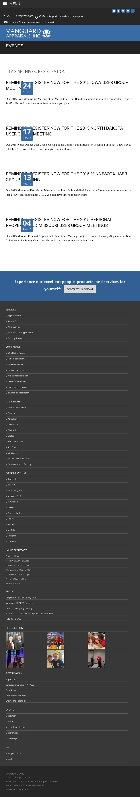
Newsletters (13, 501)
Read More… (14, 109)
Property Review (15, 338)
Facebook (11, 518)
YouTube (11, 530)
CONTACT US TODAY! (80, 289)
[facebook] (114, 12)
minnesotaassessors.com (18, 375)
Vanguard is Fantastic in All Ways (20, 685)
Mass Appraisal (14, 327)
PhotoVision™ (14, 430)
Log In (10, 759)
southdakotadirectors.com (19, 392)
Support (11, 484)
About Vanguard (15, 490)
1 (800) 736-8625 (24, 16)
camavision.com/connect (41, 22)
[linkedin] (133, 12)
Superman (10, 679)
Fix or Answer (11, 690)
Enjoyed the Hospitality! (16, 701)
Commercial (13, 424)
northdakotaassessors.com (19, 387)
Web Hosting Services (17, 353)
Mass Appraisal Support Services (21, 332)
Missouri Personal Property (19, 458)
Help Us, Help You (13, 619)
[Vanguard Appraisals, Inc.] (25, 32)
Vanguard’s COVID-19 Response (19, 603)
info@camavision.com (17, 789)
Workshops (12, 738)
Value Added (13, 453)
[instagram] (128, 12)
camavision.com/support (71, 16)
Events (11, 721)
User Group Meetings (17, 727)
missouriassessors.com (17, 370)
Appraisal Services (15, 315)
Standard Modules (16, 441)
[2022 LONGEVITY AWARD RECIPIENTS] (15, 640)
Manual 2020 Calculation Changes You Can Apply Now (29, 613)
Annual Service (14, 321)
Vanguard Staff (14, 496)
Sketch (11, 436)
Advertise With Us (15, 513)
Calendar (12, 716)
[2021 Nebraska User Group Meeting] (96, 658)
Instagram (12, 535)
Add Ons (11, 447)
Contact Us (12, 479)
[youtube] (123, 12)
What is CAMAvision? (17, 407)
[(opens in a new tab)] (55, 640)
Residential (13, 413)
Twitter (11, 524)
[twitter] (118, 12)
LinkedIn (12, 541)
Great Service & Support (16, 695)
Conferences (13, 733)
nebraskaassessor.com (17, 381)
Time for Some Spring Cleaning (19, 608)
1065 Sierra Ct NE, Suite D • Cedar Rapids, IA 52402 (32, 781)
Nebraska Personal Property (19, 464)
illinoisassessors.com (16, 358)
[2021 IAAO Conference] (15, 658)
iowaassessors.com (15, 364)
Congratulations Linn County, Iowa (21, 597)
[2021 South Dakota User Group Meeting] (55, 658)
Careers (11, 507)
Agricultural (13, 419)
